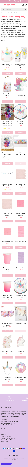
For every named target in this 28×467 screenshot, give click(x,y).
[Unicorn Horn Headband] (7, 368)
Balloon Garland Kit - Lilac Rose (7, 324)
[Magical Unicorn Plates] (7, 342)
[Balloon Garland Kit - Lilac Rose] (7, 314)
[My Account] (23, 5)
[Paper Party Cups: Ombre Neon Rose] (7, 286)
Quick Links (4, 429)
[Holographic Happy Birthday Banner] (7, 174)
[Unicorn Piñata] (20, 342)
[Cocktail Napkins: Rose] (7, 232)
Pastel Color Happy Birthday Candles (20, 153)
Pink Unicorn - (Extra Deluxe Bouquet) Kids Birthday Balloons (7, 123)
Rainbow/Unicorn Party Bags (7, 94)
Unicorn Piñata (20, 351)
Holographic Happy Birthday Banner (7, 185)
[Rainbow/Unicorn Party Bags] (7, 84)
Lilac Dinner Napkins (20, 267)
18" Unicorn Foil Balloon (21, 122)
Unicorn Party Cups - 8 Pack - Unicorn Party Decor (20, 65)
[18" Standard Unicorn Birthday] (20, 368)
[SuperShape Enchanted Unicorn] (20, 84)
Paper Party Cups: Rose (7, 268)
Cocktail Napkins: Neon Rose (20, 214)
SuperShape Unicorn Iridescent (20, 296)
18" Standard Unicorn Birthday (20, 378)
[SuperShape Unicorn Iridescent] (20, 286)
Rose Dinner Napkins (20, 241)
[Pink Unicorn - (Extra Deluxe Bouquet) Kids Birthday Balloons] (7, 112)
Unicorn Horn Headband (7, 378)
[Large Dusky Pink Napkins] (20, 174)
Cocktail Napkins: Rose (7, 241)
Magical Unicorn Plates (7, 351)
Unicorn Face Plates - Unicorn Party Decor (7, 65)
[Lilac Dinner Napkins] (20, 258)
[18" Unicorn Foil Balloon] (20, 112)
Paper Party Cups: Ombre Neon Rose (7, 296)
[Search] (25, 9)
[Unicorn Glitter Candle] (20, 314)
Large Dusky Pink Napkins (20, 185)
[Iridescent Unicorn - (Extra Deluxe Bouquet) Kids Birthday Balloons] (7, 143)
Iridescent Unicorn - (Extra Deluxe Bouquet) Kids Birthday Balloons (7, 155)
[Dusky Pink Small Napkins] (7, 204)
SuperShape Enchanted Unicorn (20, 94)
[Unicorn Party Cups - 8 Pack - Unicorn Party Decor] (20, 54)
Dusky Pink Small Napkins (7, 214)
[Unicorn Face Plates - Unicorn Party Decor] (7, 54)
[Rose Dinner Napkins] (20, 232)
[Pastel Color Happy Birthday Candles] (20, 143)
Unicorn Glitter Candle (20, 323)
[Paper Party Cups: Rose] (7, 258)
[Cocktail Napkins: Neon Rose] (20, 204)
